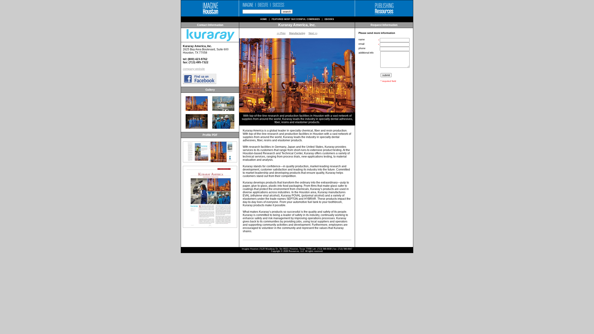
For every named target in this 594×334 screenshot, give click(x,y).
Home (263, 19)
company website (194, 69)
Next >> (313, 33)
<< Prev (281, 33)
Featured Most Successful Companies (296, 19)
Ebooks (329, 19)
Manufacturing (297, 33)
